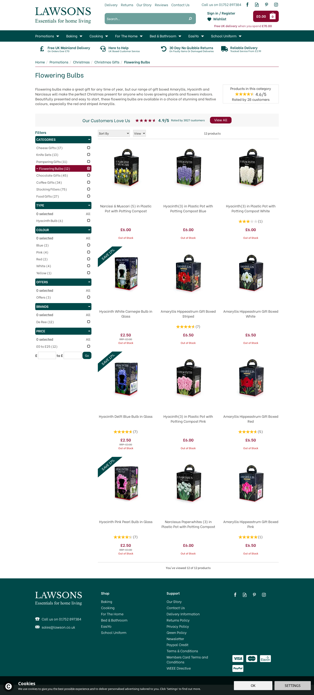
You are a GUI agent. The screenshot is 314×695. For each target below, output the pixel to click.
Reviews (161, 4)
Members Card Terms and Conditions (187, 659)
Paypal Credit (177, 644)
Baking (106, 601)
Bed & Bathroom (114, 620)
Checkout (261, 16)
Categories (46, 139)
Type (40, 205)
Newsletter (175, 638)
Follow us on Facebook (247, 4)
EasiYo (106, 626)
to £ (60, 355)
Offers (42, 281)
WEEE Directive (179, 668)
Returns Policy (178, 620)
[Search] (190, 18)
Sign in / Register (221, 13)
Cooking (107, 607)
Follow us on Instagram (276, 4)
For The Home (112, 613)
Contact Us (176, 607)
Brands (42, 306)
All (88, 213)
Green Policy (177, 632)
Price (40, 330)
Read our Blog (257, 4)
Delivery (111, 4)
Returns (127, 4)
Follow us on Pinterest (266, 4)
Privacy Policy (178, 626)
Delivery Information (183, 613)
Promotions (44, 35)
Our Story (174, 601)
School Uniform (113, 632)
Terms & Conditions (182, 650)
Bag (273, 16)
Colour (42, 229)
